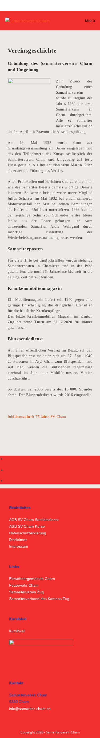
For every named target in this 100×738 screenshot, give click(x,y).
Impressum (18, 546)
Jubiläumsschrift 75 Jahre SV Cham (37, 417)
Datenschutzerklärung (27, 533)
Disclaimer (18, 540)
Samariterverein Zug (26, 592)
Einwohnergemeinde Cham (32, 579)
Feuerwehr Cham (24, 585)
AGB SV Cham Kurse (27, 526)
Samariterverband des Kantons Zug (39, 599)
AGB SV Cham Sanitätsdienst (34, 520)
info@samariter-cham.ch (30, 709)
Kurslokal (17, 631)
